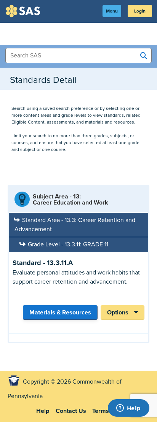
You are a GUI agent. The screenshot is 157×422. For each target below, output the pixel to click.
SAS (24, 11)
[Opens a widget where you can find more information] (128, 408)
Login (140, 11)
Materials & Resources (60, 312)
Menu (112, 11)
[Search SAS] (144, 56)
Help (42, 411)
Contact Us (71, 411)
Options (117, 312)
